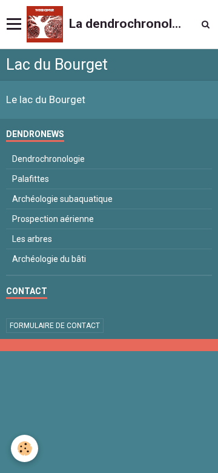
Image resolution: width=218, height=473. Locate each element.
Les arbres (32, 239)
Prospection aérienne (53, 219)
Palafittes (30, 179)
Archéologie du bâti (49, 259)
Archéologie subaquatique (62, 199)
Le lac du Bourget (45, 100)
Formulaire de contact (55, 325)
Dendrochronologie (48, 159)
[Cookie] (24, 448)
